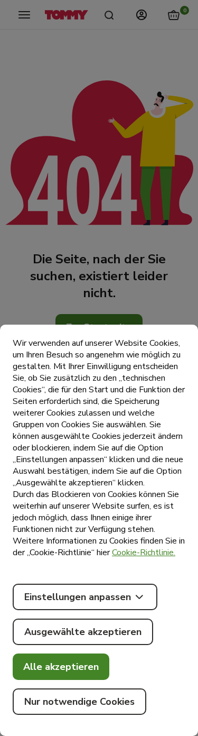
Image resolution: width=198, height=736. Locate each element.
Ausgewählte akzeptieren (83, 631)
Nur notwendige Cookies (79, 701)
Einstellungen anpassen (77, 597)
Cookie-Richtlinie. (143, 552)
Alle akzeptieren (61, 666)
